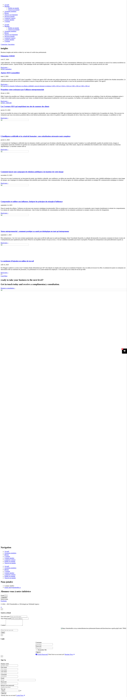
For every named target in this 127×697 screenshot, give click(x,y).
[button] (4, 276)
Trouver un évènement (11, 15)
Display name (5, 664)
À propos (7, 21)
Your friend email (6, 618)
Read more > (4, 67)
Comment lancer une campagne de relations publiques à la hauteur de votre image (32, 172)
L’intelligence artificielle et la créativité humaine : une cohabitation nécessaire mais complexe (35, 136)
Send (2, 632)
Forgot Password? (42, 654)
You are (3, 689)
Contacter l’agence (9, 18)
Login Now (20, 695)
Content (3, 625)
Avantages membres (10, 11)
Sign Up (3, 693)
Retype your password (7, 685)
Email (3, 595)
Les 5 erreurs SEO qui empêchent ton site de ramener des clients (25, 106)
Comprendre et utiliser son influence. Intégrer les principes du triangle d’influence (32, 201)
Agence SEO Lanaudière (10, 73)
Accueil (6, 4)
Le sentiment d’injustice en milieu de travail (17, 261)
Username (39, 642)
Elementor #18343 (8, 56)
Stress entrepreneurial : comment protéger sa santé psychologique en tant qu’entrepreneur (35, 231)
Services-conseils (9, 16)
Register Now (69, 654)
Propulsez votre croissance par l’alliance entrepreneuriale (22, 90)
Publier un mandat (13, 8)
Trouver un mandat (13, 9)
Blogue (6, 13)
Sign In (38, 652)
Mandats (6, 6)
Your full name (5, 616)
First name (4, 667)
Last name (4, 671)
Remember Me (42, 650)
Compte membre (9, 20)
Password (38, 646)
